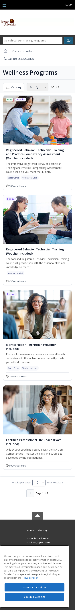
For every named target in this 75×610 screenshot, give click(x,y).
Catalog (16, 87)
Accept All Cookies (34, 587)
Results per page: (21, 482)
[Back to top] (37, 533)
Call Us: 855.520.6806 (18, 59)
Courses (16, 51)
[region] (34, 576)
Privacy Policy (30, 577)
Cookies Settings (34, 596)
